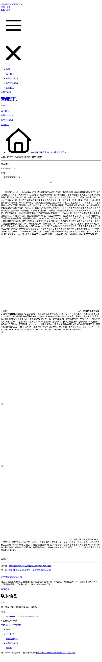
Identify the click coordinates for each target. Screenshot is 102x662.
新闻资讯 (9, 99)
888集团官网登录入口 (40, 152)
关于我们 (5, 111)
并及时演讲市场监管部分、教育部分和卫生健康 (30, 570)
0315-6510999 (7, 625)
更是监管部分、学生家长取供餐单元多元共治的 (30, 566)
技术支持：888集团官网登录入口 (51, 653)
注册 (8, 7)
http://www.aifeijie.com (10, 616)
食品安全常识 (7, 115)
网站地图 (71, 653)
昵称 (3, 10)
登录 (3, 7)
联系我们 (5, 125)
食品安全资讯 (7, 120)
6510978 (17, 625)
